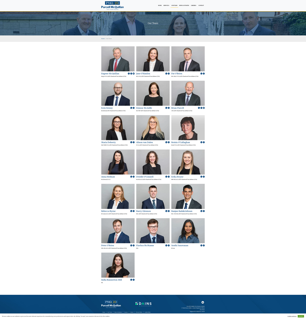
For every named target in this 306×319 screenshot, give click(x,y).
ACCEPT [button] (301, 316)
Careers (193, 5)
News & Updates (184, 5)
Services (166, 5)
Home (160, 5)
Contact (201, 5)
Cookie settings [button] (292, 316)
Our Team (174, 5)
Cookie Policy (148, 312)
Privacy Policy (139, 312)
